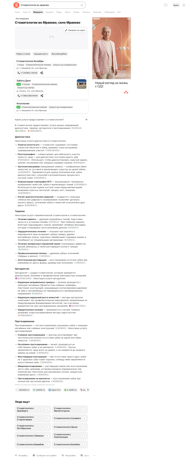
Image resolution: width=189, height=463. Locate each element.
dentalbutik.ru (25, 172)
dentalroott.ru (35, 340)
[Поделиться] (41, 73)
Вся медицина (22, 18)
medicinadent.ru (35, 131)
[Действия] (87, 19)
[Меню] (183, 5)
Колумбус (23, 455)
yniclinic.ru (77, 128)
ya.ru (86, 455)
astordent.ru (61, 328)
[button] (51, 67)
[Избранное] (166, 5)
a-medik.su (21, 131)
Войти (176, 5)
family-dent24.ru (53, 150)
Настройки (70, 455)
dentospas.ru (25, 160)
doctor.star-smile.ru (24, 278)
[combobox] (48, 5)
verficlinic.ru (45, 256)
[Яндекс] (16, 5)
